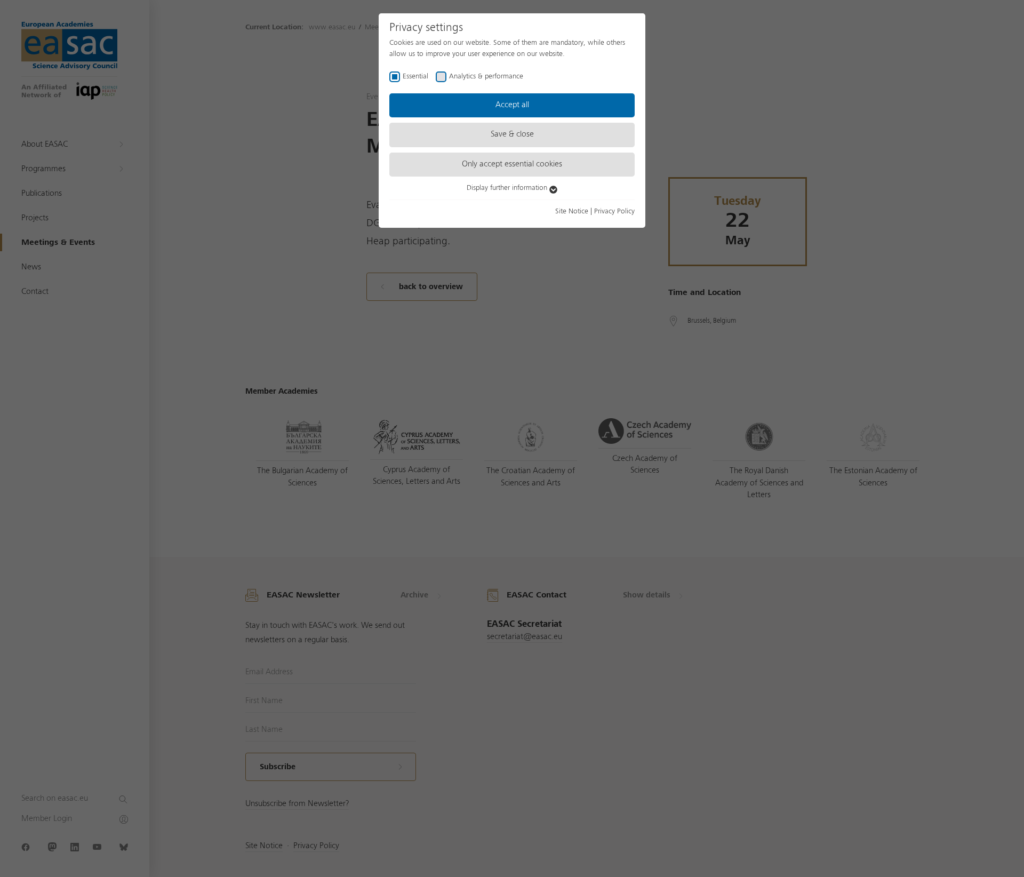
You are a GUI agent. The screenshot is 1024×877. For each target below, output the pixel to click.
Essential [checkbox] (415, 76)
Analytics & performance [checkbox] (486, 76)
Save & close (512, 134)
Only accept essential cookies (512, 164)
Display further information (508, 188)
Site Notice (571, 211)
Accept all (512, 105)
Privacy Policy (614, 211)
